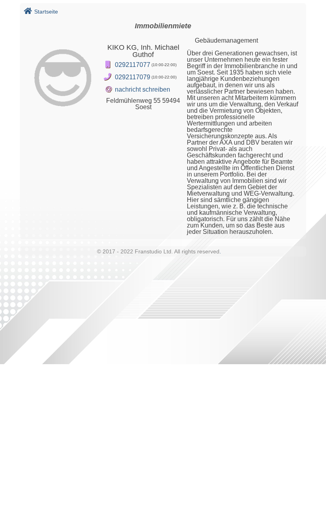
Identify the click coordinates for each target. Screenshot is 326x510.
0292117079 (132, 77)
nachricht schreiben (142, 89)
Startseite (46, 11)
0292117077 (132, 64)
